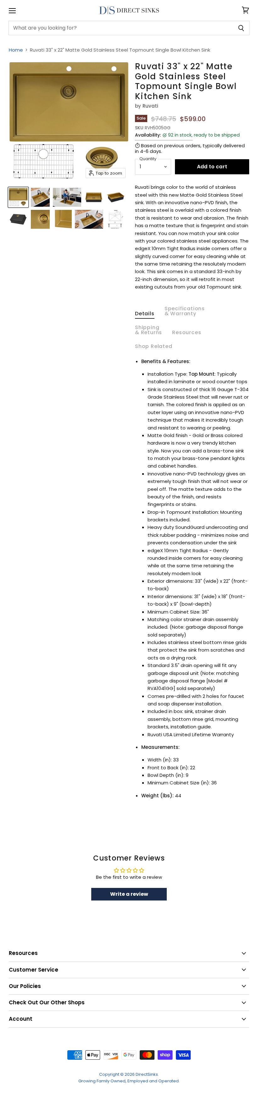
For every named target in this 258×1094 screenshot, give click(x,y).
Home (16, 50)
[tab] (144, 315)
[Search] (241, 28)
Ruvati (151, 106)
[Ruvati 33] (18, 197)
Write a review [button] (129, 894)
